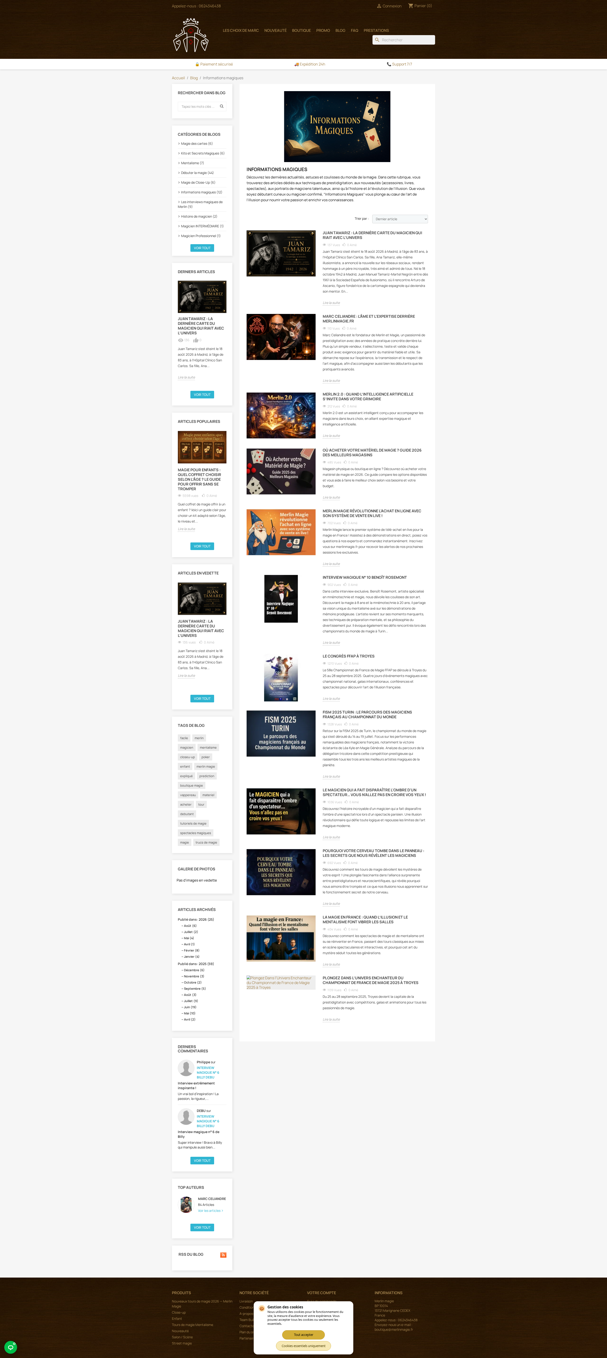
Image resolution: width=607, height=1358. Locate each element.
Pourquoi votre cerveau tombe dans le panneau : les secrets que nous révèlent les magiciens (373, 853)
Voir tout (202, 248)
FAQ (354, 30)
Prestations (376, 30)
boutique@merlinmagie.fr (394, 1329)
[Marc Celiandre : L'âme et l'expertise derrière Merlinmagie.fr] (281, 337)
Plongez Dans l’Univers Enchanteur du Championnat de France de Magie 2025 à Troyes (370, 980)
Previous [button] (175, 334)
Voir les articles (209, 1210)
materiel (208, 795)
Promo (323, 30)
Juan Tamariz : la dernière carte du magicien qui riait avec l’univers (201, 326)
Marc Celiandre (212, 1198)
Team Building (249, 1319)
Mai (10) (190, 1013)
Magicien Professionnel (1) (201, 235)
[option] (202, 330)
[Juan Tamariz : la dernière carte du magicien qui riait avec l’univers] (202, 297)
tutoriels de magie (193, 823)
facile (184, 738)
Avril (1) (189, 944)
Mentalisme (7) (192, 163)
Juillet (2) (191, 932)
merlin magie (206, 766)
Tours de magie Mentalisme (192, 1324)
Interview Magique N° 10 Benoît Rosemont (365, 577)
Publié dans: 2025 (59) (196, 963)
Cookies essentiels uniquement (304, 1346)
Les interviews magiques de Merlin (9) (200, 204)
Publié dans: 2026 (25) (196, 919)
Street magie (182, 1343)
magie (184, 842)
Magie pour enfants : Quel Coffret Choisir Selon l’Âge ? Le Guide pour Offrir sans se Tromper (199, 479)
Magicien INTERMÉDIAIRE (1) (202, 226)
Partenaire (247, 1338)
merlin (199, 738)
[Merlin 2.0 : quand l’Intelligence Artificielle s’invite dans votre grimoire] (281, 415)
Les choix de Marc (241, 30)
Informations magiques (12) (201, 192)
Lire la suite (186, 377)
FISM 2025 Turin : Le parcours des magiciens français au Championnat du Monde (367, 714)
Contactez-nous (252, 1326)
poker (206, 757)
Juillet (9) (191, 1001)
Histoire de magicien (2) (199, 216)
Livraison (246, 1301)
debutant (187, 814)
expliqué (186, 776)
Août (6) (190, 926)
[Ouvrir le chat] (10, 1347)
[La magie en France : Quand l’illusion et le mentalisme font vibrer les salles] (281, 938)
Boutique (301, 30)
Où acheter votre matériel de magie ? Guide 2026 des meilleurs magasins (372, 452)
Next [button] (229, 334)
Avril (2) (190, 1019)
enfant (185, 766)
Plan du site (248, 1332)
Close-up (179, 1312)
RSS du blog (190, 1254)
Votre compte (321, 1292)
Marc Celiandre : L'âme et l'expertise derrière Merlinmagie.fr (369, 319)
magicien (186, 747)
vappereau (188, 795)
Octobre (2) (193, 982)
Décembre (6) (194, 970)
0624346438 (210, 6)
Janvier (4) (192, 956)
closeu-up (187, 757)
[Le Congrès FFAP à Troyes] (281, 677)
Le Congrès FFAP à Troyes (349, 656)
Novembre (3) (194, 976)
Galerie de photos (196, 869)
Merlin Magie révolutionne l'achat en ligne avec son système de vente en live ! (372, 513)
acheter (186, 804)
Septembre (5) (195, 988)
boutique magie (191, 785)
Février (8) (192, 950)
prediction (206, 776)
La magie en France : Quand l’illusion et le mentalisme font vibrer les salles (365, 919)
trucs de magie (206, 842)
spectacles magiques (195, 833)
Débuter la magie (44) (197, 172)
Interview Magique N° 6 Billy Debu (208, 1072)
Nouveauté (275, 30)
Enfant (177, 1318)
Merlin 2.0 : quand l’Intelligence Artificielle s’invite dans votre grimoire (368, 396)
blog (340, 30)
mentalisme (208, 747)
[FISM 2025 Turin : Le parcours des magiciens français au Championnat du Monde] (281, 733)
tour (201, 804)
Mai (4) (189, 938)
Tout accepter (303, 1335)
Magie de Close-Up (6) (198, 182)
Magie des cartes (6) (197, 143)
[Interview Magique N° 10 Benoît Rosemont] (281, 599)
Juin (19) (190, 1007)
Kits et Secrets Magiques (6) (203, 153)
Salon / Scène (182, 1337)
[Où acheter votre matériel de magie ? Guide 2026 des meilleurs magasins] (281, 471)
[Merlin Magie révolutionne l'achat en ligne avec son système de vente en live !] (281, 532)
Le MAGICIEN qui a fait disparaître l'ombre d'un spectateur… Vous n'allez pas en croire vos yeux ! (374, 792)
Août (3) (190, 995)
